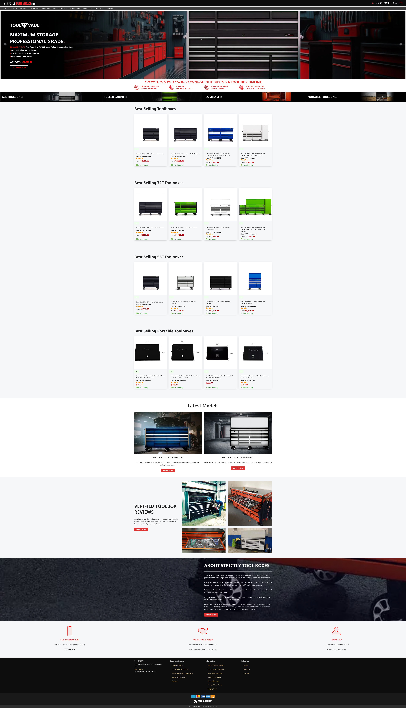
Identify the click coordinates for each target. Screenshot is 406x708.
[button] (373, 3)
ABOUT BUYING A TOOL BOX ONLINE (203, 82)
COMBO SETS (214, 97)
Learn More (168, 470)
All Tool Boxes (10, 9)
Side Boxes (109, 9)
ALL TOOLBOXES (12, 97)
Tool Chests (99, 9)
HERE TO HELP (336, 640)
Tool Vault (23, 9)
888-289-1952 (139, 669)
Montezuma (46, 9)
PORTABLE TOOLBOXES (322, 97)
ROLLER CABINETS (115, 97)
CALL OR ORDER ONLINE (69, 640)
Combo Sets (87, 9)
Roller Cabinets (75, 9)
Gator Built (35, 9)
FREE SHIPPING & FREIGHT (203, 640)
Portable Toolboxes (60, 9)
